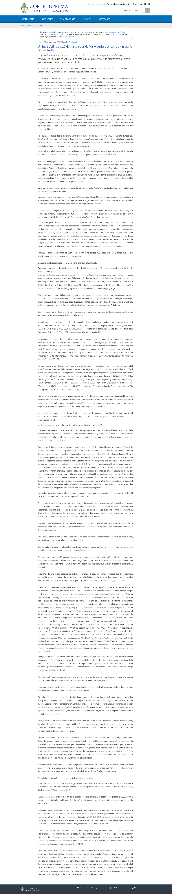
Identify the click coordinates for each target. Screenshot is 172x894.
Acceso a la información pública (118, 4)
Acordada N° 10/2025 (57, 34)
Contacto (115, 888)
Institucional (28, 19)
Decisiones (47, 19)
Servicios (86, 19)
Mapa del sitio (138, 888)
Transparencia (67, 19)
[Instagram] (149, 4)
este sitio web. (69, 37)
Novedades (104, 19)
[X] (145, 4)
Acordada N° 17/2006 (118, 32)
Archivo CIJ (42, 25)
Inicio (23, 25)
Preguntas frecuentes (96, 4)
